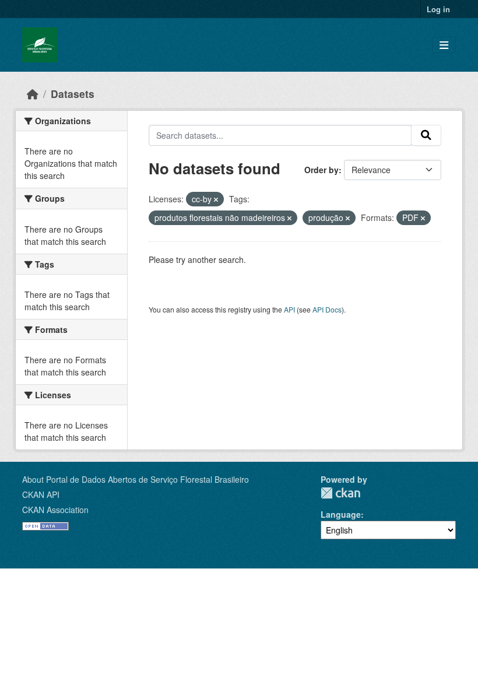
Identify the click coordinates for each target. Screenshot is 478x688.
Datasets (72, 93)
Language (341, 514)
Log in (438, 9)
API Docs (327, 309)
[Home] (32, 93)
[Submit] (426, 135)
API (289, 309)
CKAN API (40, 494)
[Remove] (216, 199)
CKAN (340, 493)
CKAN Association (55, 509)
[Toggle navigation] (444, 45)
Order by (321, 169)
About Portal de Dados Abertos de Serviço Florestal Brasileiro (135, 479)
